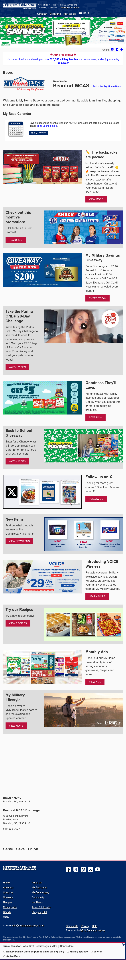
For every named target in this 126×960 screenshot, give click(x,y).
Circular (42, 14)
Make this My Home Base (107, 86)
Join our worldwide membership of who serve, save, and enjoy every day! (63, 59)
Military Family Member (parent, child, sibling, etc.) (35, 951)
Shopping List (39, 912)
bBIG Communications (92, 930)
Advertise (8, 887)
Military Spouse (79, 951)
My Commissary (40, 892)
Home (6, 882)
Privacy (85, 926)
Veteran (98, 951)
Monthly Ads (10, 907)
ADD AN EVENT (38, 133)
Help (94, 926)
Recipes (7, 902)
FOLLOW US (96, 498)
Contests (8, 897)
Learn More (97, 596)
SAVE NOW (95, 417)
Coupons (55, 14)
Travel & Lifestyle (41, 907)
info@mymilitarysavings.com (27, 925)
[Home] (20, 6)
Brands (7, 912)
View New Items (19, 541)
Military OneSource (70, 7)
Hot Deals (70, 14)
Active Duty (13, 956)
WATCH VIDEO (17, 367)
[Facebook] (68, 869)
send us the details (47, 125)
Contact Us (72, 926)
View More (96, 199)
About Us (37, 882)
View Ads (95, 682)
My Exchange (39, 887)
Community (38, 897)
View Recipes (18, 623)
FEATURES (15, 240)
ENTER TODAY (97, 298)
